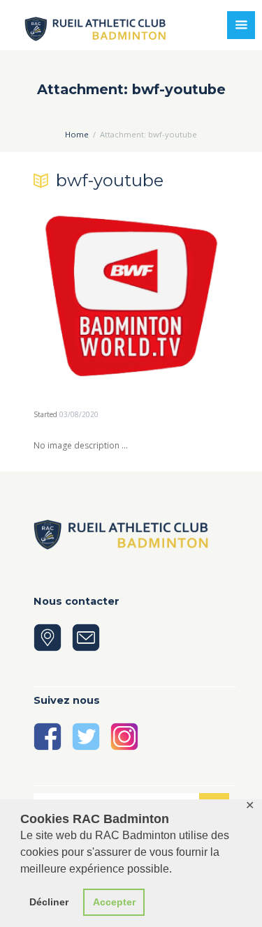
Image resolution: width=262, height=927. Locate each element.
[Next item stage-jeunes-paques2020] (180, 296)
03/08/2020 (79, 414)
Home (77, 134)
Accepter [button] (114, 901)
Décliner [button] (48, 901)
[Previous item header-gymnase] (82, 296)
